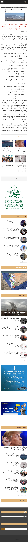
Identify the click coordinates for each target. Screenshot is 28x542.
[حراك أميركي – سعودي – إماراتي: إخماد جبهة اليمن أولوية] (23, 329)
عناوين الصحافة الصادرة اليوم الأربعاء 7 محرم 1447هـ (11, 344)
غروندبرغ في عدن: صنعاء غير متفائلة (11, 336)
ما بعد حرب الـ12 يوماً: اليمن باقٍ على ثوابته (10, 319)
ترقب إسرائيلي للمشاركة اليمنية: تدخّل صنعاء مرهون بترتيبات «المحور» (11, 488)
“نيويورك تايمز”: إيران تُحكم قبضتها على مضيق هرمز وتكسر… (11, 455)
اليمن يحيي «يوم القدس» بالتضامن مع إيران (12, 479)
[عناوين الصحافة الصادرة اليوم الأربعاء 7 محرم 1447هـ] (23, 346)
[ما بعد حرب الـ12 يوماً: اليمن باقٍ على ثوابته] (23, 321)
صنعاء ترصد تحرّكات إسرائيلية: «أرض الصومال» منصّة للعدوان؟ (10, 471)
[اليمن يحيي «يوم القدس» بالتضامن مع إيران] (23, 481)
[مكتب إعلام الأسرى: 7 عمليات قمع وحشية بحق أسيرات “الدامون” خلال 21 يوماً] (23, 256)
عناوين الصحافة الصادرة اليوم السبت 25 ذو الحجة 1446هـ (11, 352)
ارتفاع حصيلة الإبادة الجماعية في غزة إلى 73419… (11, 229)
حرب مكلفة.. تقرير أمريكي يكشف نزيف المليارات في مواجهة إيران (11, 464)
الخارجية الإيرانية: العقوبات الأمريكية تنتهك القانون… (11, 221)
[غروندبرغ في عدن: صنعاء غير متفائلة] (23, 338)
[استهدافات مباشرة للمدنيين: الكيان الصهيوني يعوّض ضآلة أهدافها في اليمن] (14, 307)
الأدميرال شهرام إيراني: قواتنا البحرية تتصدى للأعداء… (11, 246)
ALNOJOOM (16, 539)
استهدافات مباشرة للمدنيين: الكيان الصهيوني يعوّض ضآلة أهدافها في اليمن (14, 312)
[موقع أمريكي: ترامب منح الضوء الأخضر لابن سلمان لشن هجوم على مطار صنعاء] (20, 143)
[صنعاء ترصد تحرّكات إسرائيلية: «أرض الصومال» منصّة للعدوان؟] (7, 159)
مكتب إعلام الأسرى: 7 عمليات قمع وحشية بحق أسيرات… (10, 254)
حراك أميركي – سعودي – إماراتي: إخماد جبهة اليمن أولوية (10, 327)
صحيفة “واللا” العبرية (18, 34)
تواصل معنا (23, 500)
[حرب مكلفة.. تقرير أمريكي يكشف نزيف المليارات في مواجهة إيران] (20, 159)
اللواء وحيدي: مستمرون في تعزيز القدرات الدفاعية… (11, 238)
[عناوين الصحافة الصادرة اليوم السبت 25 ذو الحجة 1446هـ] (23, 355)
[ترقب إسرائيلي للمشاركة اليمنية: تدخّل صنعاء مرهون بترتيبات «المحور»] (23, 490)
